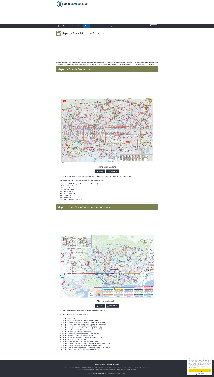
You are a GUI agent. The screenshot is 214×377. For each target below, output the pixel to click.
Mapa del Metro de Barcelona (72, 367)
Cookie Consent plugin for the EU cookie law (200, 374)
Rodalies (71, 26)
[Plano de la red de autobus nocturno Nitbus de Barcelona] (107, 266)
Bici (119, 26)
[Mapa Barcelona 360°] (73, 4)
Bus (86, 26)
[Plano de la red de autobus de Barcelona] (107, 130)
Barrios (102, 26)
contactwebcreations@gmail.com (116, 373)
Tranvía (79, 26)
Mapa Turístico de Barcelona (142, 367)
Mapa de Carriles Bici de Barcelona (126, 369)
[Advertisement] (120, 4)
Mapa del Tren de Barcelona (89, 367)
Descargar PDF (113, 171)
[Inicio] (58, 26)
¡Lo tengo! (200, 371)
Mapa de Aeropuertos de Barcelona (105, 369)
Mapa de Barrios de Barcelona (86, 369)
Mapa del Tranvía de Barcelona (107, 367)
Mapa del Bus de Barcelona (125, 367)
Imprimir (101, 171)
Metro (64, 26)
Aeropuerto (112, 26)
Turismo (93, 26)
